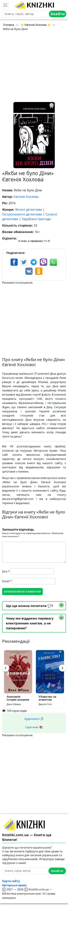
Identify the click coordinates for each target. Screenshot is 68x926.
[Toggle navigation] (5, 5)
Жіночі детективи (28, 209)
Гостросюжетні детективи (22, 214)
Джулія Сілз (45, 704)
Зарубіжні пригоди (36, 219)
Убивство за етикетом (47, 698)
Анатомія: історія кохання (18, 698)
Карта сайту (11, 881)
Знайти (57, 14)
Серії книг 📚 (34, 727)
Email (7, 581)
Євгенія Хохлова (26, 196)
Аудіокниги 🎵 (34, 719)
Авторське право (14, 885)
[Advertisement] (34, 68)
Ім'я (6, 571)
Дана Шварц (14, 704)
